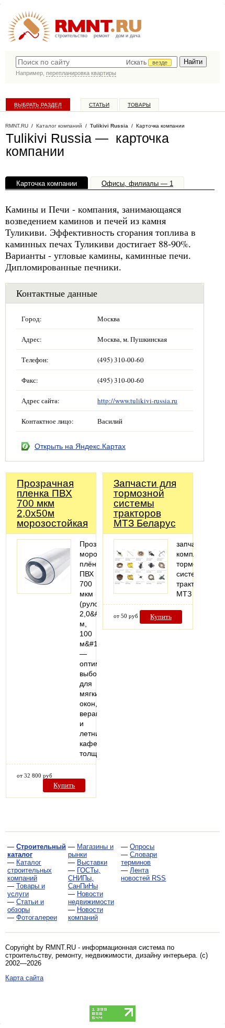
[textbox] (96, 62)
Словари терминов (139, 858)
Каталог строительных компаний (29, 870)
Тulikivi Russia (109, 126)
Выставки (92, 862)
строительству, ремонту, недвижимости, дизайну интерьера (100, 955)
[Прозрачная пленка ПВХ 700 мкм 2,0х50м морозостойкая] (44, 591)
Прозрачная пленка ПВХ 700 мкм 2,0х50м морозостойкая (52, 503)
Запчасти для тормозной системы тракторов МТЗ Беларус (145, 503)
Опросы (142, 847)
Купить (64, 785)
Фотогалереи (36, 917)
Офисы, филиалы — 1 (137, 183)
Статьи (99, 105)
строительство (71, 35)
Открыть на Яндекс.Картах (80, 446)
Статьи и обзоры (25, 906)
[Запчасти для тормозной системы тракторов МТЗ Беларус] (140, 591)
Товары (139, 105)
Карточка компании (46, 183)
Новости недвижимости (91, 898)
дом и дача (128, 35)
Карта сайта (24, 978)
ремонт (101, 35)
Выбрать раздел (38, 105)
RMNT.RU (16, 126)
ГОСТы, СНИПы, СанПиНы (84, 878)
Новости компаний (85, 913)
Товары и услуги (26, 890)
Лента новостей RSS (143, 874)
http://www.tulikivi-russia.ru (137, 400)
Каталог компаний (59, 126)
